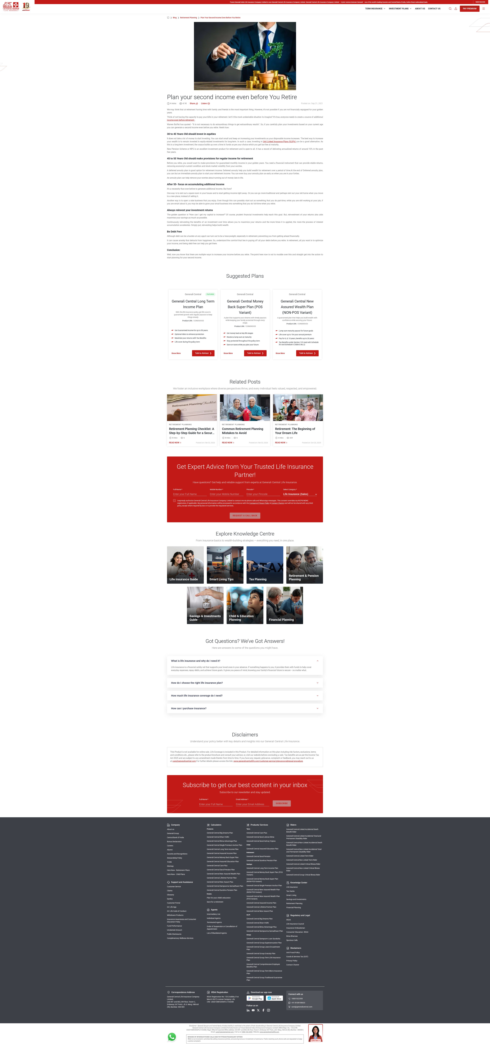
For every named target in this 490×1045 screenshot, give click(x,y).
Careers (170, 846)
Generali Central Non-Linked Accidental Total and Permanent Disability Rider (303, 850)
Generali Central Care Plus (217, 866)
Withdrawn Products (175, 915)
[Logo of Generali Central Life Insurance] (11, 6)
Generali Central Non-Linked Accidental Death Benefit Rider (304, 844)
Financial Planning (293, 907)
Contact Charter (277, 503)
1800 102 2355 (247, 1032)
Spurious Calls (292, 940)
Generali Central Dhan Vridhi (218, 837)
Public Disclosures (174, 934)
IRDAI (288, 920)
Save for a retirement (215, 902)
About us (170, 829)
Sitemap (170, 866)
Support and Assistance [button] (182, 882)
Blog (176, 18)
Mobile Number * (216, 489)
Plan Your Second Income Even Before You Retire (220, 18)
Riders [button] (293, 825)
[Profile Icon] (455, 8)
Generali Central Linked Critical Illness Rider (303, 864)
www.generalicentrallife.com (269, 1032)
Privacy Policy (291, 961)
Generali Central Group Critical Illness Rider (303, 875)
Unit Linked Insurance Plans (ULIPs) (279, 141)
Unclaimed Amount (174, 930)
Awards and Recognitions (177, 854)
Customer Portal (173, 903)
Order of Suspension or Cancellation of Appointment (222, 927)
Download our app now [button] (261, 992)
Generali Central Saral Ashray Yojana (261, 841)
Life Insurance (292, 887)
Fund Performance (174, 926)
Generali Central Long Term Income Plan (222, 849)
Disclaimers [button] (295, 948)
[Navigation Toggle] (483, 8)
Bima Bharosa (292, 936)
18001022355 (480, 2)
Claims (169, 891)
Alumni (170, 850)
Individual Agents (213, 918)
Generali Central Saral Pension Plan (221, 870)
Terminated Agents (214, 922)
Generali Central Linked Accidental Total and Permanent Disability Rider (303, 837)
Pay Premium (469, 8)
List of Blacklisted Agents (217, 933)
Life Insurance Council (295, 924)
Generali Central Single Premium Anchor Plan (224, 845)
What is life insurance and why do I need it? (195, 660)
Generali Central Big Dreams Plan (220, 833)
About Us (420, 8)
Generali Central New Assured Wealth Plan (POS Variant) (263, 897)
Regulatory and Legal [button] (300, 915)
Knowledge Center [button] (298, 882)
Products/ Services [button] (259, 825)
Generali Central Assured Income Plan (222, 853)
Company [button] (175, 825)
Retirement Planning (190, 18)
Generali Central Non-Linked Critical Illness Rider (303, 869)
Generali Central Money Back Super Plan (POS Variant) (265, 873)
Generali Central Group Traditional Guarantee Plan (264, 979)
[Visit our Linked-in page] (248, 1010)
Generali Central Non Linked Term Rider (301, 860)
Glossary (170, 895)
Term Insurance (373, 8)
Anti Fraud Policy (293, 952)
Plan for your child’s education (219, 898)
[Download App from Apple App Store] (274, 998)
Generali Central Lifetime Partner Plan (222, 878)
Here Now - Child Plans (176, 874)
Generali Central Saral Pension (258, 856)
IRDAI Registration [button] (219, 992)
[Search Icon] (450, 8)
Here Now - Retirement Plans (178, 870)
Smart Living (291, 895)
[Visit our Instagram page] (268, 1010)
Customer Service (174, 887)
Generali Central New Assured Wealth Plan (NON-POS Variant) (263, 891)
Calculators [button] (216, 825)
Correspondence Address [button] (183, 992)
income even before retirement (181, 120)
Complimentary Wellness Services (180, 938)
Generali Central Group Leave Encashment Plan (263, 948)
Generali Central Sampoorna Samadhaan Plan (225, 886)
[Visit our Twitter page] (258, 1010)
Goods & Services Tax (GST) (297, 957)
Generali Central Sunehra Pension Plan (222, 890)
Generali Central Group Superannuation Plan (264, 943)
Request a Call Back (245, 515)
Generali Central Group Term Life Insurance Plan (263, 959)
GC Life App (171, 907)
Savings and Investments (296, 899)
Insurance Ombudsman (295, 928)
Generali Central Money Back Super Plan (222, 857)
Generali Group (173, 833)
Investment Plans (399, 8)
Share (192, 103)
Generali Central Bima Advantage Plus (222, 841)
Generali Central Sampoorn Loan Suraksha (263, 939)
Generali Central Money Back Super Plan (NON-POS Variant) (262, 880)
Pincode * (250, 489)
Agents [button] (214, 910)
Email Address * (242, 799)
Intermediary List (213, 914)
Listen (204, 103)
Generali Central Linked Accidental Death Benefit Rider (302, 830)
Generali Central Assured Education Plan (223, 861)
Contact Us (434, 8)
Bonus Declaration (174, 842)
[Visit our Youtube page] (253, 1010)
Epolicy (170, 899)
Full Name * (177, 489)
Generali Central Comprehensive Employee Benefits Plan (263, 965)
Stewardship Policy (174, 858)
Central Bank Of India (175, 837)
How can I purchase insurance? (188, 708)
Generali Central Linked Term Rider (299, 856)
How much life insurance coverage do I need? (197, 695)
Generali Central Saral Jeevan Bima (260, 837)
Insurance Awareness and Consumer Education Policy (181, 920)
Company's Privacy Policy (259, 503)
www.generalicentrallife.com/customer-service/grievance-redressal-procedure (268, 761)
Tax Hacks (290, 891)
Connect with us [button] (295, 994)
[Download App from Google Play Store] (255, 998)
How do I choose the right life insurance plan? (197, 682)
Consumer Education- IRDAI (297, 932)
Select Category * (290, 489)
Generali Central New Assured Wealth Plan (223, 874)
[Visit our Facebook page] (263, 1010)
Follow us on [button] (252, 1005)
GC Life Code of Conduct (176, 911)
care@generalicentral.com (184, 761)
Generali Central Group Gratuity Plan (261, 953)
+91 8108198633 (298, 1003)
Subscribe (282, 803)
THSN (169, 862)
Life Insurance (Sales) (295, 494)
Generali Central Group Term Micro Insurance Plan (264, 972)
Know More (176, 353)
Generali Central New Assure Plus (220, 882)
